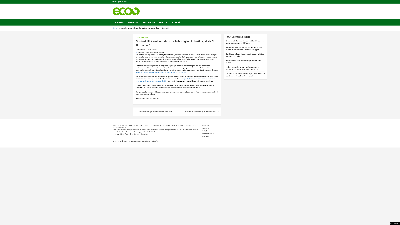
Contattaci (144, 134)
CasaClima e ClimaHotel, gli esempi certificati (200, 112)
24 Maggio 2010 (141, 49)
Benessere (163, 22)
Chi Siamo (205, 125)
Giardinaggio (133, 22)
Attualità (176, 22)
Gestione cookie (394, 223)
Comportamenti (142, 37)
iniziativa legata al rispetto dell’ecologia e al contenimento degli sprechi (161, 72)
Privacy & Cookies (208, 134)
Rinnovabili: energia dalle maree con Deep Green (155, 112)
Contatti (204, 131)
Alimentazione (149, 22)
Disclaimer (205, 137)
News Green (119, 22)
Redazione (205, 128)
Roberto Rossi (152, 49)
